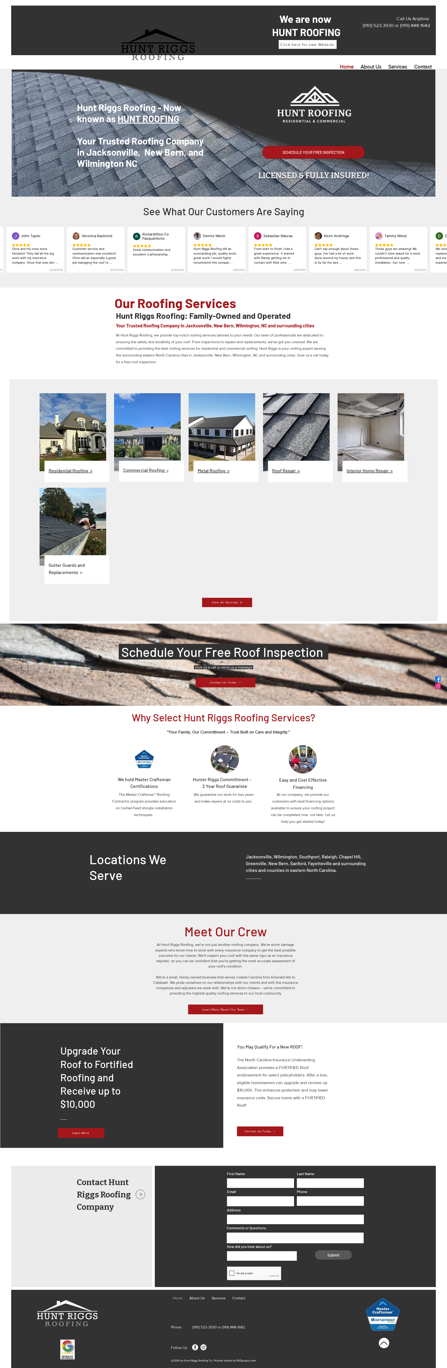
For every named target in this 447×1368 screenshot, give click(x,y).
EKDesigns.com (246, 1360)
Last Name (305, 1174)
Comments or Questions (246, 1228)
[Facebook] (195, 1347)
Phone (302, 1191)
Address (234, 1210)
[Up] (384, 1343)
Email (231, 1191)
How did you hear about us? (249, 1246)
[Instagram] (203, 1347)
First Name (236, 1174)
